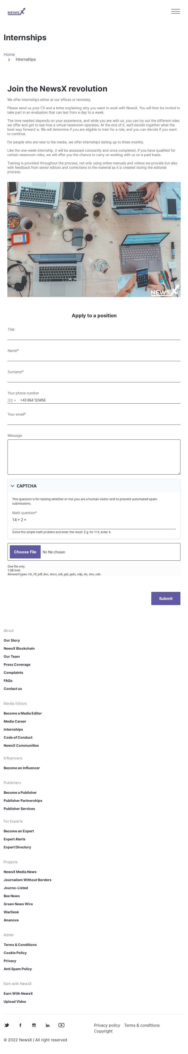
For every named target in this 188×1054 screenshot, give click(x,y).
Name (12, 351)
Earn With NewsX (18, 993)
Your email (16, 414)
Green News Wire (18, 904)
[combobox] (12, 400)
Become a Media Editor (23, 713)
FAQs (8, 680)
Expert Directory (17, 847)
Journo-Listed (16, 888)
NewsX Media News (20, 872)
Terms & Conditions (20, 945)
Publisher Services (19, 808)
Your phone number (23, 393)
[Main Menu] (175, 11)
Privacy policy (107, 1025)
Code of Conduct (18, 737)
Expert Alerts (14, 839)
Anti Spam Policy (18, 969)
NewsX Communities (21, 745)
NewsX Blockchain (19, 648)
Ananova (11, 920)
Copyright (103, 1031)
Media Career (15, 721)
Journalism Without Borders (27, 880)
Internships (13, 729)
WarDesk (11, 912)
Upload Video (15, 1001)
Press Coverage (17, 664)
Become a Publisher (20, 792)
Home (9, 54)
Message (15, 436)
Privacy (10, 961)
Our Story (12, 640)
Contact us (13, 688)
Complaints (13, 672)
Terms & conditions (142, 1025)
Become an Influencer (22, 768)
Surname (15, 372)
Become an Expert (19, 831)
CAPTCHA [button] (26, 486)
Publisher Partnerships (23, 800)
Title (11, 329)
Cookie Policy (15, 953)
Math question (23, 513)
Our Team (12, 656)
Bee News (12, 896)
